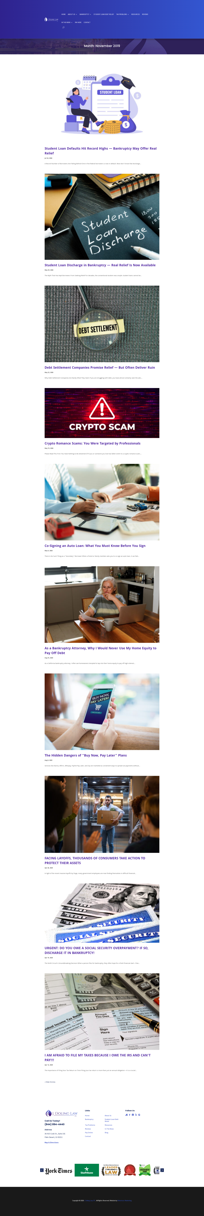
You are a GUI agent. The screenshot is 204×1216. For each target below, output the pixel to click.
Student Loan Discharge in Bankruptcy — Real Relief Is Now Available (100, 265)
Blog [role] (106, 1133)
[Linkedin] (133, 1115)
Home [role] (63, 14)
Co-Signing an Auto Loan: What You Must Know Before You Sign (95, 546)
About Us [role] (71, 14)
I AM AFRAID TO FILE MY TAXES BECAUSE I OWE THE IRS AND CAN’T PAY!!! (98, 1058)
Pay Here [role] (78, 22)
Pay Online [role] (89, 1133)
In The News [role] (109, 1129)
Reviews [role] (145, 14)
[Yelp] (136, 1115)
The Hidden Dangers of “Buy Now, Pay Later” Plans (86, 756)
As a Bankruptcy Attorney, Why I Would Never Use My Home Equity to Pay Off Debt (100, 651)
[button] (162, 1170)
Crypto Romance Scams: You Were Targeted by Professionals (92, 444)
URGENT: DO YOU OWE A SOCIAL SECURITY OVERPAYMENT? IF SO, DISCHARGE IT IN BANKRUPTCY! (96, 951)
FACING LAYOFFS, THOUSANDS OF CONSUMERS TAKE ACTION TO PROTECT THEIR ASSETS (95, 861)
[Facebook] (130, 1115)
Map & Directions (52, 1142)
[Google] (139, 1115)
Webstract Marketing (125, 1201)
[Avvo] (126, 1115)
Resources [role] (135, 14)
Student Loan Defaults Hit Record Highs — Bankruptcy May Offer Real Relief (101, 151)
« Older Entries (50, 1082)
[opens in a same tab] (63, 27)
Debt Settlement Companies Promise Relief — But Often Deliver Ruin (100, 368)
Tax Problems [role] (90, 1125)
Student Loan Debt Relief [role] (104, 14)
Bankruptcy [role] (84, 14)
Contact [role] (87, 22)
